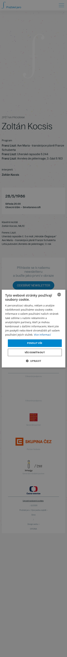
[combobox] (59, 294)
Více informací (42, 334)
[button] (33, 361)
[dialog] (33, 328)
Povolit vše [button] (34, 343)
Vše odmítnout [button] (35, 352)
